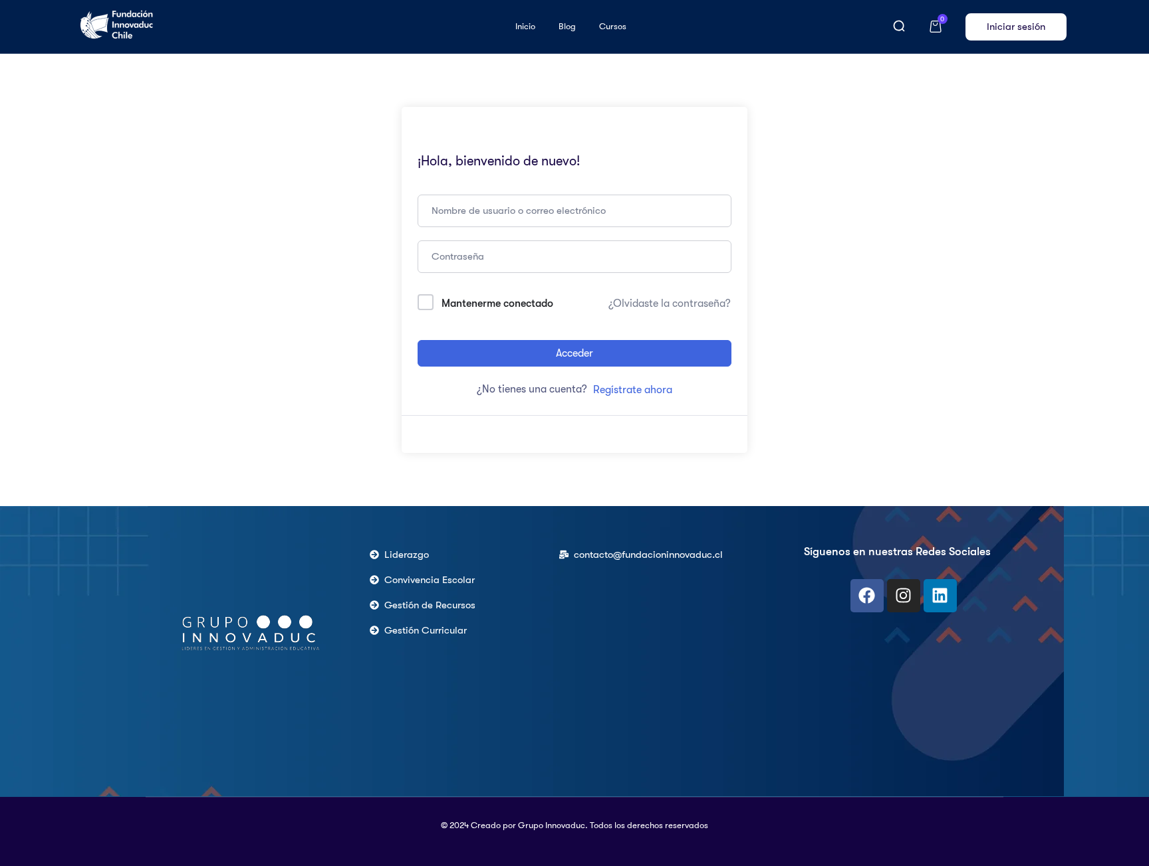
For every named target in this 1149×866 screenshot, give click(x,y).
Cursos (612, 26)
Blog (567, 26)
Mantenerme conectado (497, 303)
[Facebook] (867, 595)
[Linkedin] (940, 595)
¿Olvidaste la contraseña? (669, 303)
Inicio (525, 26)
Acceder (574, 353)
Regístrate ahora (632, 390)
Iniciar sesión (1016, 27)
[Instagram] (903, 595)
